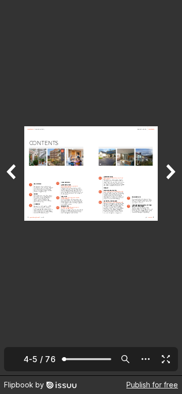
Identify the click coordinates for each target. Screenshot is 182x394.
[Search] (125, 359)
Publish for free (152, 384)
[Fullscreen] (166, 359)
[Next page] (170, 187)
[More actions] (145, 359)
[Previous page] (12, 187)
